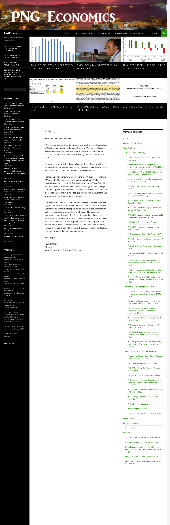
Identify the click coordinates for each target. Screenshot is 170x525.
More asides (9, 343)
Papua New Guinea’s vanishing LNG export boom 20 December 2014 (145, 357)
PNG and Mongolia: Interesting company (144, 375)
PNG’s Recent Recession (138, 404)
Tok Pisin (154, 33)
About (68, 33)
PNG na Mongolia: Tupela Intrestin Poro (141, 456)
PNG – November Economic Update (142, 363)
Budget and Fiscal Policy (135, 153)
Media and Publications (85, 33)
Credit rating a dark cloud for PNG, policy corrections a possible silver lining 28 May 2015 (145, 293)
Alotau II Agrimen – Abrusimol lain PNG (141, 442)
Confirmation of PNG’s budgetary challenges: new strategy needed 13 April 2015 (145, 165)
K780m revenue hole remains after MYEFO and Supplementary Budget (145, 194)
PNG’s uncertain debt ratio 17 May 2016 (144, 234)
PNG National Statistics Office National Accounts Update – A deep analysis (14, 129)
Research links (121, 33)
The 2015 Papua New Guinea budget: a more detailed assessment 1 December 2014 (144, 262)
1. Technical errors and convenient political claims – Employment (14, 199)
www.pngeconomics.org (56, 215)
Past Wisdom (9, 250)
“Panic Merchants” (11, 334)
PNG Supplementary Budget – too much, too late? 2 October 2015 (144, 209)
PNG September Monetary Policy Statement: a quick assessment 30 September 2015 (142, 310)
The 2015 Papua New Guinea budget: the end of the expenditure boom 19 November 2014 (145, 279)
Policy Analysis (104, 33)
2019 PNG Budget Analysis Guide (143, 106)
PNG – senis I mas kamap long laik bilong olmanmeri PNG (12, 48)
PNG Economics (12, 33)
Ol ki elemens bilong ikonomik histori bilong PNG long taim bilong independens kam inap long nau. (143, 449)
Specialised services (137, 33)
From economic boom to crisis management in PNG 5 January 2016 (145, 180)
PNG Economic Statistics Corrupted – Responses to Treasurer (13, 147)
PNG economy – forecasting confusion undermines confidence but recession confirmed (145, 382)
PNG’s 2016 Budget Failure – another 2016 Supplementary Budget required (145, 216)
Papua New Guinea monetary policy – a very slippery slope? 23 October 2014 (144, 302)
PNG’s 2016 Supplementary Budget (142, 222)
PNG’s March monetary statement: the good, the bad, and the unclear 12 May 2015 (144, 334)
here (88, 164)
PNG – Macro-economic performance (140, 351)
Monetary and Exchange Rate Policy (140, 286)
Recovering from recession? (139, 409)
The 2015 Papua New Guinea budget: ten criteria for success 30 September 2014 (145, 271)
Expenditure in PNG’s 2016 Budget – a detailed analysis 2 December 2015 (145, 173)
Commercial (130, 428)
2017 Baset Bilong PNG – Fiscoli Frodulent (142, 437)
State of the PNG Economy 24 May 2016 (144, 413)
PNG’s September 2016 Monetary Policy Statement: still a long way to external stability (144, 344)
